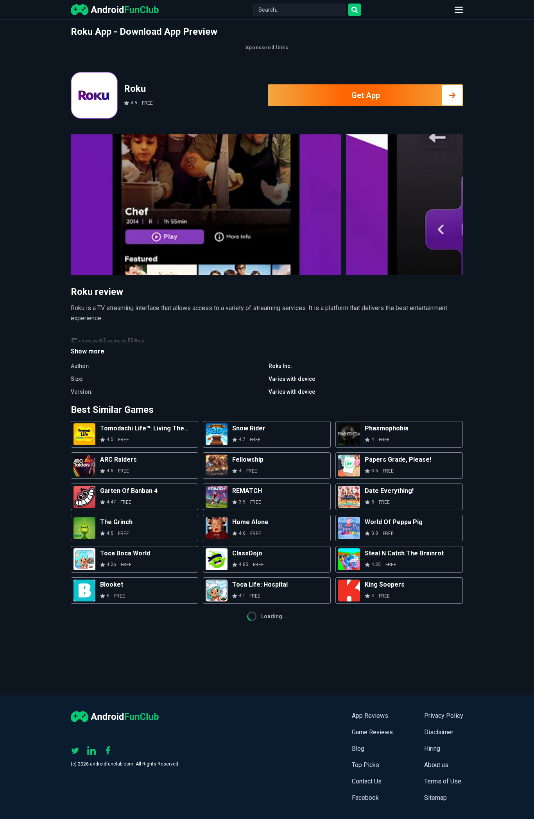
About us (436, 765)
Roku (135, 88)
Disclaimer (438, 732)
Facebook (365, 797)
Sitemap (435, 797)
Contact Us (367, 781)
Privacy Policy (443, 715)
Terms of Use (442, 781)
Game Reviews (372, 732)
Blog (358, 748)
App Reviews (370, 715)
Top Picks (365, 765)
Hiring (432, 748)
